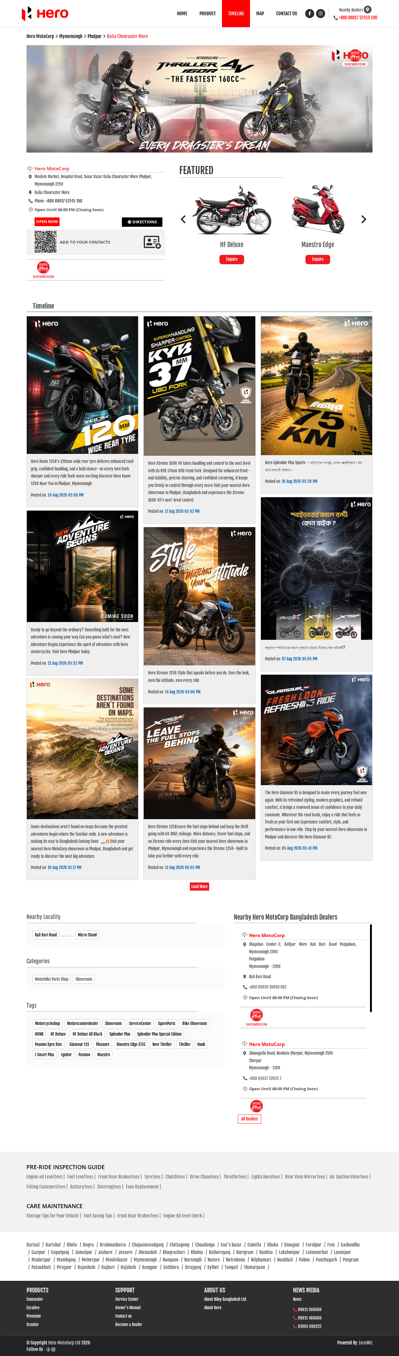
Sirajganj (195, 1267)
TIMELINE (236, 14)
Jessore (127, 1252)
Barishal (55, 1245)
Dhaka (274, 1245)
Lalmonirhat (319, 1252)
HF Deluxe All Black (87, 1034)
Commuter (34, 1299)
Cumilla (256, 1245)
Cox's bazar (233, 1245)
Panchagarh (328, 1260)
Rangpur (151, 1267)
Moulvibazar (119, 1260)
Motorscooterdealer (82, 1023)
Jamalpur (85, 1252)
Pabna (306, 1260)
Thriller (184, 1044)
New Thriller (162, 1044)
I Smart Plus (44, 1054)
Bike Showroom (194, 1023)
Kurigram (246, 1252)
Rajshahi (130, 1267)
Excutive (33, 1307)
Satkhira (173, 1267)
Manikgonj (68, 1260)
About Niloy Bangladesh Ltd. (225, 1299)
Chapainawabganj (150, 1245)
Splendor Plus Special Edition (159, 1034)
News (297, 1299)
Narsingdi (195, 1260)
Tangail (233, 1267)
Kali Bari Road (46, 934)
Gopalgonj (62, 1252)
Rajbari (110, 1267)
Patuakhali (43, 1267)
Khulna (199, 1252)
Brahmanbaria (115, 1245)
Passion (84, 1054)
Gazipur (40, 1252)
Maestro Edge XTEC (131, 1044)
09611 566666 (310, 1309)
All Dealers (249, 1118)
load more (199, 886)
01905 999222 (309, 1326)
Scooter (32, 1324)
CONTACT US (286, 14)
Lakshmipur (291, 1252)
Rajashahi (88, 1267)
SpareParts (166, 1023)
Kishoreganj (221, 1252)
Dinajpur (294, 1245)
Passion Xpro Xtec (48, 1044)
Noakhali (287, 1260)
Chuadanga (207, 1245)
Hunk (201, 1044)
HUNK (39, 1034)
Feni (333, 1245)
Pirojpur (66, 1267)
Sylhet (215, 1267)
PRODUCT (208, 14)
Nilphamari (263, 1260)
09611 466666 (310, 1317)
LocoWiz (366, 1342)
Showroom (113, 1023)
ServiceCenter (140, 1023)
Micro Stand (87, 934)
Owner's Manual (128, 1307)
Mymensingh (147, 1260)
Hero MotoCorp (267, 935)
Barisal (35, 1245)
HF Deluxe (58, 1034)
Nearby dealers (351, 9)
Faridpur (315, 1245)
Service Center (126, 1299)
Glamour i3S (79, 1044)
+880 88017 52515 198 (358, 17)
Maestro (103, 1054)
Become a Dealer (128, 1324)
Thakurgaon (256, 1267)
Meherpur (93, 1260)
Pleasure (102, 1044)
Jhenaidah (149, 1252)
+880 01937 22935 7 (265, 1078)
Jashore (107, 1252)
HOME (182, 14)
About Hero (212, 1307)
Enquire (232, 259)
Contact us (123, 1316)
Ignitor (66, 1054)
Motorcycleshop (47, 1023)
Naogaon (172, 1260)
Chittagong (181, 1245)
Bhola (74, 1245)
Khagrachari (176, 1252)
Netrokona (237, 1260)
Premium (33, 1316)
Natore (216, 1260)
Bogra (90, 1245)
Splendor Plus (119, 1034)
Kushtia (268, 1252)
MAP (260, 14)
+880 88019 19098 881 (267, 986)
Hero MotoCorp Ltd (64, 1342)
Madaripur (43, 1260)
